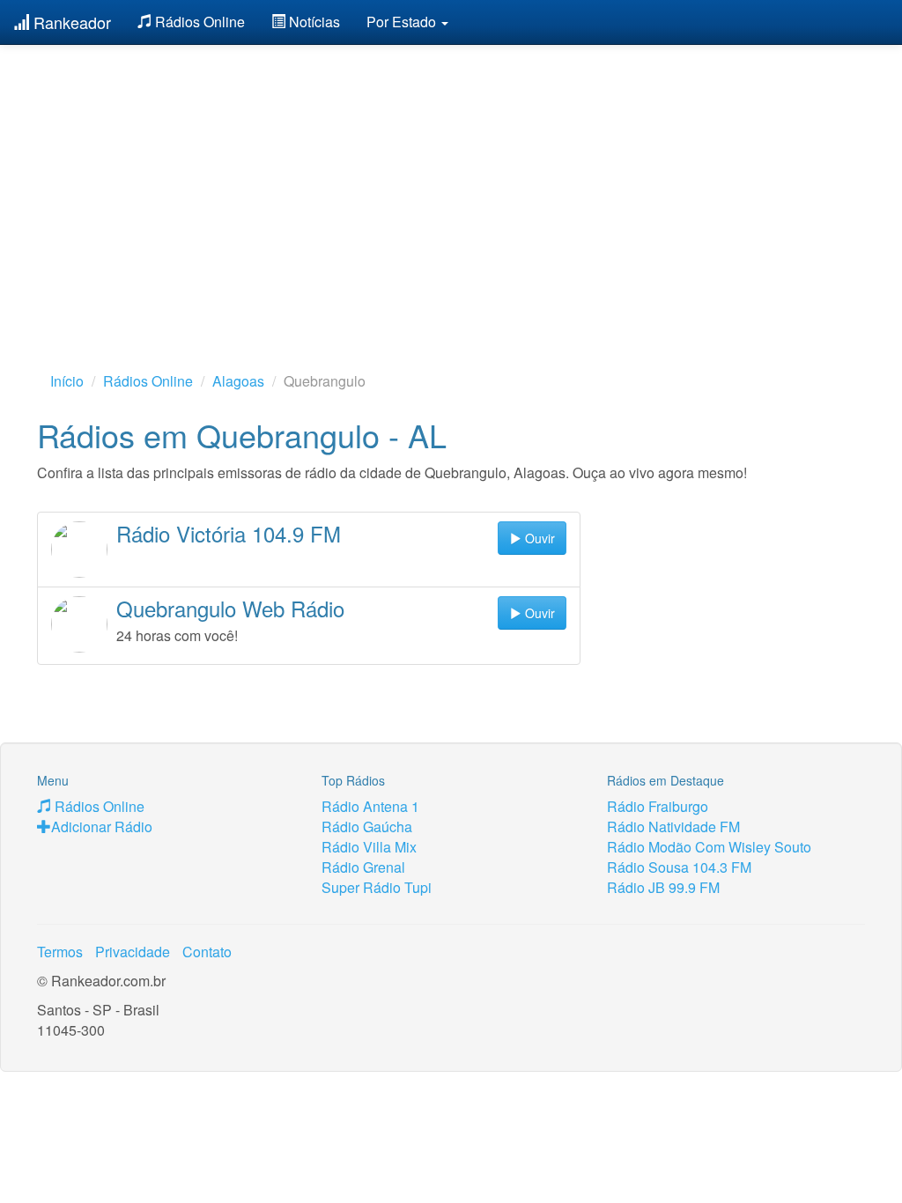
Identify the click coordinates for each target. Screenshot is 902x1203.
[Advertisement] (451, 180)
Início (67, 381)
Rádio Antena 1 (370, 806)
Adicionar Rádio (101, 826)
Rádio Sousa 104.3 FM (679, 867)
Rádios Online (198, 21)
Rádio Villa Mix (369, 847)
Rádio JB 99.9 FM (663, 887)
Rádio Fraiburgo (657, 806)
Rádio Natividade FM (673, 826)
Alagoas (238, 381)
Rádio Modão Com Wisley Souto (709, 847)
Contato (207, 951)
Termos (60, 951)
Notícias (312, 21)
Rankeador (70, 22)
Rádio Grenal (363, 867)
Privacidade (132, 951)
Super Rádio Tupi (377, 887)
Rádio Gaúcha (367, 826)
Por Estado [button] (403, 21)
